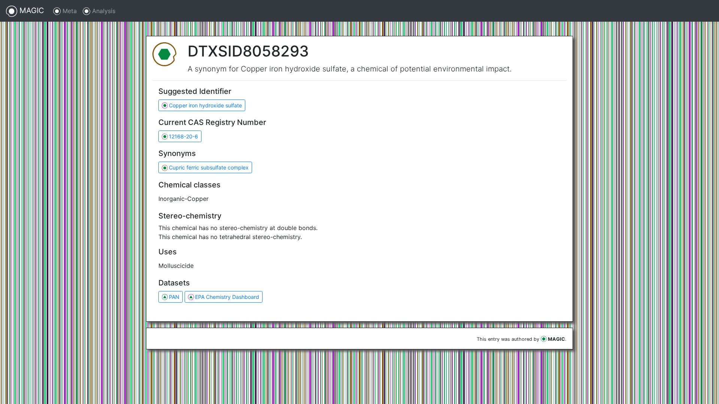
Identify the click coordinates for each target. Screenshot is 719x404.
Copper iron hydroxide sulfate (205, 105)
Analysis (102, 11)
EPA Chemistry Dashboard (227, 297)
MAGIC (30, 10)
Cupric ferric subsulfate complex (209, 167)
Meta (69, 11)
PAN (174, 297)
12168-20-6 (183, 136)
